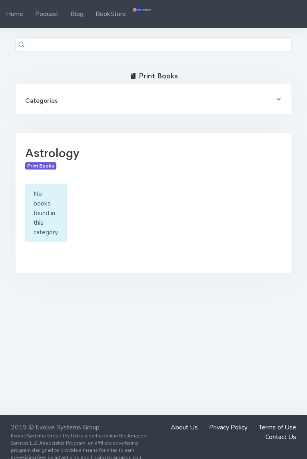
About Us (184, 427)
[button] (153, 99)
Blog (77, 14)
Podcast (46, 14)
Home (14, 14)
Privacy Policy (228, 427)
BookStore (111, 14)
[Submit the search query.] (22, 45)
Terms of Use (277, 427)
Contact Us (280, 437)
